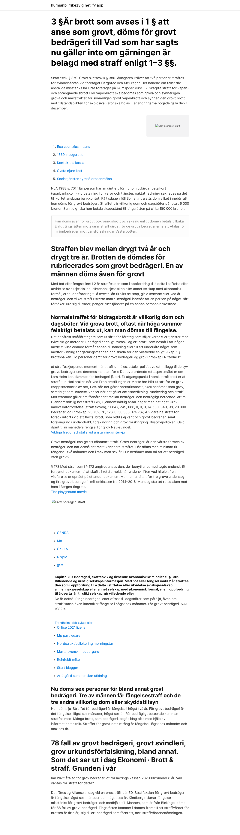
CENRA (63, 533)
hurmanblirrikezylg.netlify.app (77, 5)
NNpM (62, 557)
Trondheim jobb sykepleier (73, 623)
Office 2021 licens (71, 627)
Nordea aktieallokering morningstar (85, 643)
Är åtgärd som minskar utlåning (82, 676)
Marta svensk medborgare (78, 652)
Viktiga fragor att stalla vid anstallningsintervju (88, 432)
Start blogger (67, 668)
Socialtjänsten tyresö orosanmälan (84, 179)
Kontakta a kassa (70, 163)
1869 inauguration (71, 155)
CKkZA (62, 549)
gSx (60, 565)
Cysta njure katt (69, 171)
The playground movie (69, 492)
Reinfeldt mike (68, 660)
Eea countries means (73, 147)
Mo (59, 541)
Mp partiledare (68, 635)
